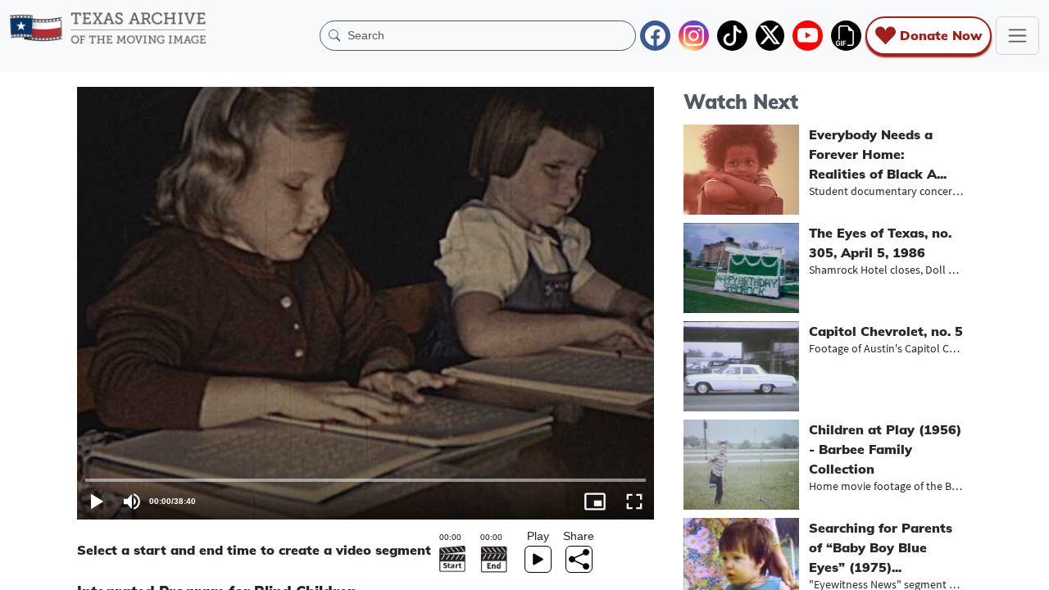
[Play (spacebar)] (96, 501)
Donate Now (941, 35)
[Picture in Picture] (595, 501)
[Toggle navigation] (1017, 35)
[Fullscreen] (634, 501)
